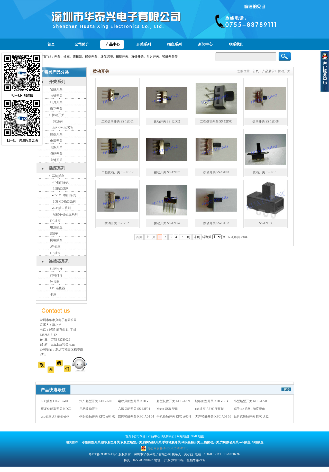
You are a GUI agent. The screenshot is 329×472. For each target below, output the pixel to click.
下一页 (185, 237)
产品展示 (268, 71)
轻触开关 (56, 89)
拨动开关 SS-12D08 (265, 121)
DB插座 (55, 253)
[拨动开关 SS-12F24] (167, 200)
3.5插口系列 (61, 189)
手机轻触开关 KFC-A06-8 (174, 410)
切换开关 (56, 147)
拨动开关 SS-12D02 (167, 121)
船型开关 (56, 134)
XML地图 (197, 436)
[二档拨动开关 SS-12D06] (216, 98)
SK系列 (58, 121)
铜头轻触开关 (190, 442)
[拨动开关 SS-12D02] (167, 98)
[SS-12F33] (265, 200)
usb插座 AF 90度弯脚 (209, 402)
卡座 (53, 294)
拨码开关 (56, 153)
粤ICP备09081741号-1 (103, 454)
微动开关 (56, 108)
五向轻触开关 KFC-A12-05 (59, 417)
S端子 (54, 233)
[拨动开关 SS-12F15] (265, 149)
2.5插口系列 (61, 182)
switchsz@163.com (63, 344)
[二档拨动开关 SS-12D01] (117, 98)
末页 (197, 237)
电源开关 (56, 141)
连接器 (54, 282)
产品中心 (113, 44)
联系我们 (236, 44)
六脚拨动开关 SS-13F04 (134, 402)
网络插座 (56, 240)
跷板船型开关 (110, 442)
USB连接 (56, 269)
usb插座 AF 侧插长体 (55, 410)
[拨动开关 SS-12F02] (167, 149)
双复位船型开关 (131, 442)
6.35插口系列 (62, 208)
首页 (51, 44)
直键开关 (56, 160)
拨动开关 (58, 115)
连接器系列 (59, 261)
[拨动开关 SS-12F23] (117, 200)
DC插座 (55, 221)
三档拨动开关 (88, 402)
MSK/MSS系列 (63, 128)
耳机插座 (58, 176)
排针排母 (56, 275)
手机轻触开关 (171, 442)
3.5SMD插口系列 (64, 201)
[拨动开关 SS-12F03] (216, 149)
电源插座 (56, 227)
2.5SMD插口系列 (64, 195)
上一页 (150, 237)
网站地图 (183, 436)
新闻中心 (205, 44)
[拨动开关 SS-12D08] (265, 98)
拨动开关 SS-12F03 (216, 172)
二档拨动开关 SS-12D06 (216, 121)
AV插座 (55, 246)
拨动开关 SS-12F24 (167, 223)
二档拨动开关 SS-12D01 (117, 121)
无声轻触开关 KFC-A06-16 (213, 410)
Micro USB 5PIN (167, 402)
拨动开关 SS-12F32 (216, 223)
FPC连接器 (57, 288)
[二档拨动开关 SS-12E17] (117, 149)
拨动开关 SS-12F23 (117, 223)
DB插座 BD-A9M (91, 417)
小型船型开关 (91, 442)
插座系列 (174, 44)
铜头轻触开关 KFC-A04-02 (97, 410)
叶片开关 (56, 102)
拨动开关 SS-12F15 (265, 172)
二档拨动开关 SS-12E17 (117, 172)
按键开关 (56, 96)
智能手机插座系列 (65, 214)
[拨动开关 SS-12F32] (216, 200)
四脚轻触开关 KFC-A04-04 (136, 410)
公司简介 (82, 44)
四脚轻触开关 (152, 442)
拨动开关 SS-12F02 (167, 172)
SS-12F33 (265, 223)
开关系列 (143, 44)
